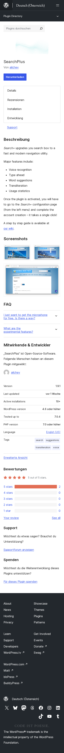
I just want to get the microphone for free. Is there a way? (25, 316)
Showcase (40, 603)
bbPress (11, 677)
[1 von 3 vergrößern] (26, 249)
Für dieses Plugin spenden (20, 581)
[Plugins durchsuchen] (41, 28)
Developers (11, 646)
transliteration (43, 447)
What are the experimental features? (18, 330)
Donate (40, 646)
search (39, 440)
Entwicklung (15, 118)
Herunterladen (15, 76)
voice (56, 447)
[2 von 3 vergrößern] (55, 249)
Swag (39, 652)
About (7, 603)
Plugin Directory (13, 16)
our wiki (9, 228)
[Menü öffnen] (58, 5)
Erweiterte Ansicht (16, 457)
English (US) (53, 432)
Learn (7, 634)
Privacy (8, 622)
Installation (14, 109)
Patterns (39, 622)
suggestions (52, 440)
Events (38, 640)
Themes (39, 610)
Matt (9, 670)
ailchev (14, 67)
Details (11, 90)
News (7, 610)
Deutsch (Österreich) (25, 699)
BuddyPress (13, 683)
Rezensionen (15, 100)
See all (56, 518)
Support (12, 127)
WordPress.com (16, 664)
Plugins (38, 616)
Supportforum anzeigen (19, 549)
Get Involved (42, 634)
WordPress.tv (14, 652)
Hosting (9, 616)
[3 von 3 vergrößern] (55, 268)
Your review (11, 518)
